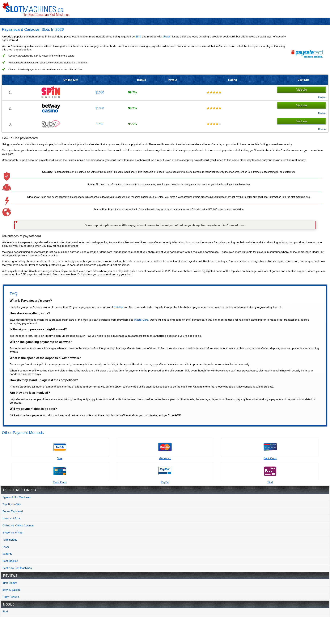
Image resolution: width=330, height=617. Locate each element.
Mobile (9, 604)
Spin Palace (9, 582)
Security (7, 553)
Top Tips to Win (11, 504)
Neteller (118, 307)
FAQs (5, 546)
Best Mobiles (10, 560)
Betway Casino (11, 589)
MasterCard (141, 319)
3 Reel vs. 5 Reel (12, 532)
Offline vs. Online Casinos (18, 525)
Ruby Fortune (10, 596)
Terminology (9, 539)
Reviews (10, 575)
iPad (5, 611)
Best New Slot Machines (17, 567)
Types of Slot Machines (16, 497)
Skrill (138, 36)
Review (322, 97)
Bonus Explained (12, 511)
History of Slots (11, 518)
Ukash (167, 36)
